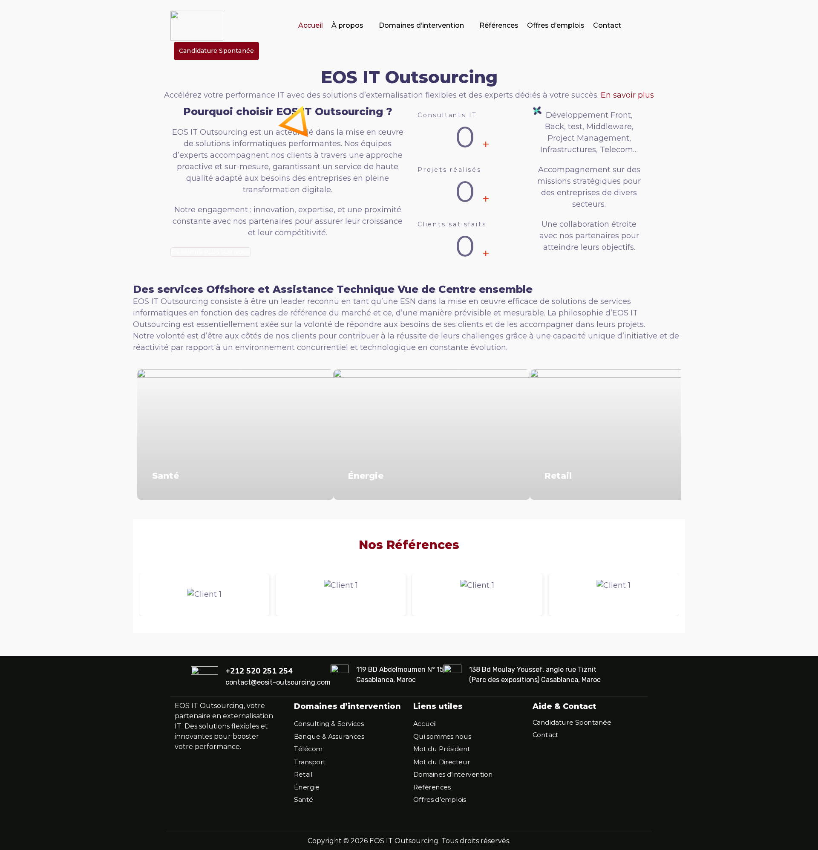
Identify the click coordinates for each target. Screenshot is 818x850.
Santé (165, 476)
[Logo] (196, 25)
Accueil (310, 25)
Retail (558, 476)
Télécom (308, 749)
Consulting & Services (328, 724)
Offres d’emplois (556, 25)
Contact (607, 25)
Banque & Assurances (329, 736)
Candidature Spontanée (572, 722)
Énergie (365, 476)
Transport (310, 762)
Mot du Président (441, 749)
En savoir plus (627, 95)
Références (498, 25)
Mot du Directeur (441, 762)
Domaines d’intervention (421, 25)
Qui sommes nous (442, 736)
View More (235, 434)
